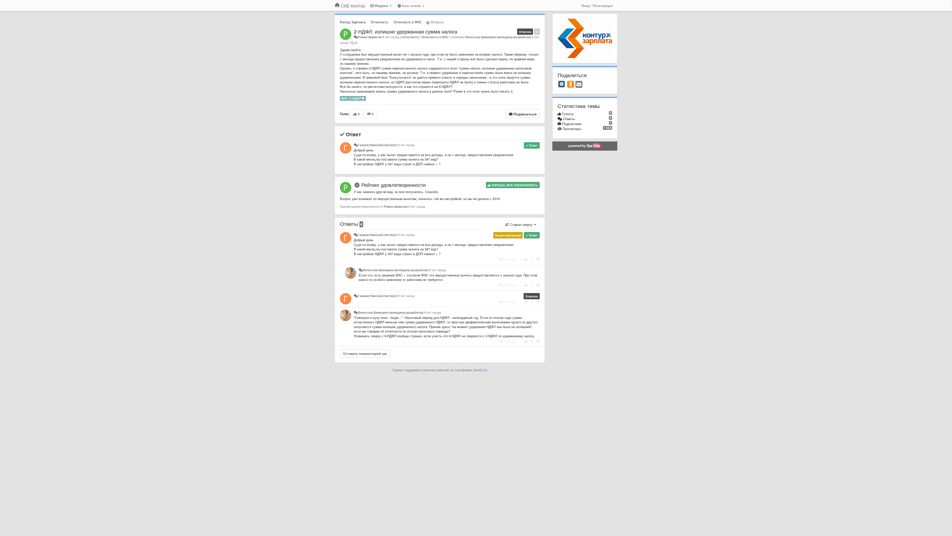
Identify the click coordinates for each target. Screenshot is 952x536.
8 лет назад (406, 145)
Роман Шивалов (370, 37)
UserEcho (480, 370)
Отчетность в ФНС (408, 22)
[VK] (561, 84)
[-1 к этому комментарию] (538, 259)
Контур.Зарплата (352, 22)
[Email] (578, 84)
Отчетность (379, 22)
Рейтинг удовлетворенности (393, 184)
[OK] (570, 84)
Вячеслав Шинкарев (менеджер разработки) (498, 37)
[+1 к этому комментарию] (526, 259)
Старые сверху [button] (521, 224)
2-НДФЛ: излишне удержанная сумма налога (405, 31)
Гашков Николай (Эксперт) (377, 145)
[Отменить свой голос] (532, 259)
